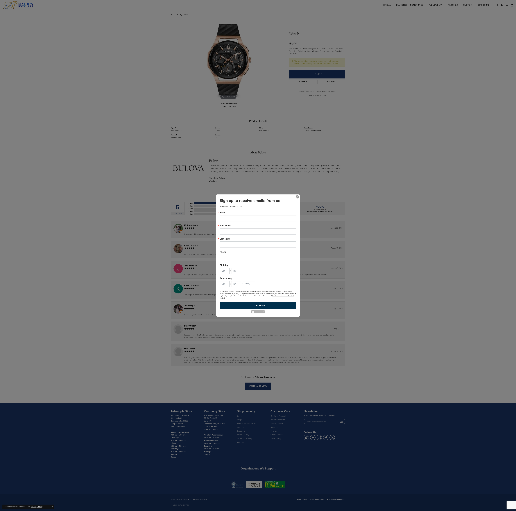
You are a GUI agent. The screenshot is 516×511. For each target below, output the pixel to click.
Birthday (224, 265)
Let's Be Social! (258, 305)
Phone (223, 252)
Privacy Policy (36, 506)
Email (222, 212)
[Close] (297, 196)
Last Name (225, 239)
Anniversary (226, 278)
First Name (225, 226)
